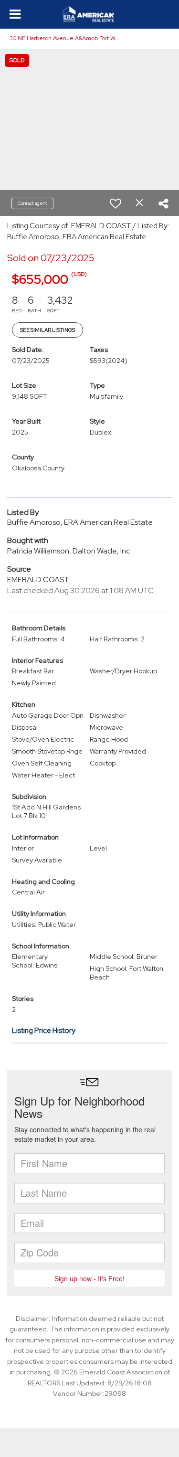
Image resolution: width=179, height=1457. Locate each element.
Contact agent (32, 203)
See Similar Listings (47, 330)
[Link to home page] (89, 14)
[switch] (115, 203)
